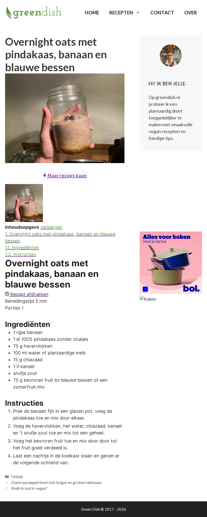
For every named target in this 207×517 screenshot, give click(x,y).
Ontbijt (17, 476)
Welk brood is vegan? (29, 488)
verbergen (51, 227)
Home (92, 12)
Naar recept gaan (67, 175)
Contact (162, 12)
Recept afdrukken (28, 294)
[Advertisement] (171, 191)
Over (190, 12)
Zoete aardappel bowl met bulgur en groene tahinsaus (56, 482)
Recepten (121, 12)
